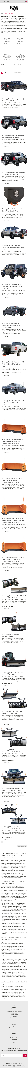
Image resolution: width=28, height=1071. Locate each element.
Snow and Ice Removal (9, 13)
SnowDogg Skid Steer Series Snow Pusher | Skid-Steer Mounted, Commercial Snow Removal (13, 559)
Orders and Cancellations (14, 1027)
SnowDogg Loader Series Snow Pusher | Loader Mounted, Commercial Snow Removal (12, 480)
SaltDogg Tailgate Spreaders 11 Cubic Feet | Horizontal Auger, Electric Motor (12, 325)
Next (25, 841)
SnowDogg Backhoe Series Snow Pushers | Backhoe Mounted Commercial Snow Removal (12, 441)
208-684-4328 (6, 1)
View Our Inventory (14, 1014)
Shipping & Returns (14, 1026)
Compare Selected (22, 846)
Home (2, 13)
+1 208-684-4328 (15, 1009)
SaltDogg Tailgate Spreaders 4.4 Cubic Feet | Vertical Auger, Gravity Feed (13, 248)
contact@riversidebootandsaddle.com (15, 1011)
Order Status (14, 1024)
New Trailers (14, 1036)
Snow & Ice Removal (14, 1040)
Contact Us (14, 1042)
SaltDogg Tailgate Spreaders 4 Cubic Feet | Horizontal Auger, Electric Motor (13, 403)
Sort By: (10, 72)
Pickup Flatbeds (14, 1039)
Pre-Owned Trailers (14, 1037)
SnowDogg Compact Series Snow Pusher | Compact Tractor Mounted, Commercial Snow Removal (13, 520)
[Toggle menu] (2, 2)
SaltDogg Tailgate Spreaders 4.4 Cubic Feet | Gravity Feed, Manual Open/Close (12, 286)
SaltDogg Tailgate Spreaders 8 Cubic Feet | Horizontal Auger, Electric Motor (13, 364)
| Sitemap (20, 1063)
